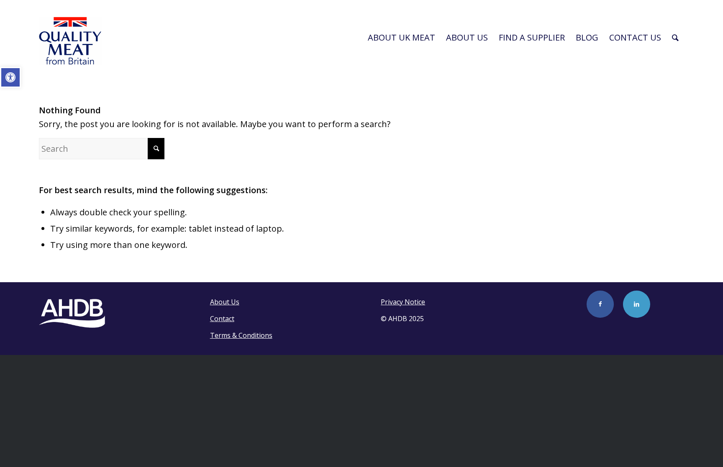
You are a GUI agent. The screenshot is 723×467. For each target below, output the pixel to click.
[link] (10, 77)
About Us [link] (224, 301)
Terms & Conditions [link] (241, 335)
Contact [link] (222, 318)
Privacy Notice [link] (403, 301)
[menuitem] (401, 37)
